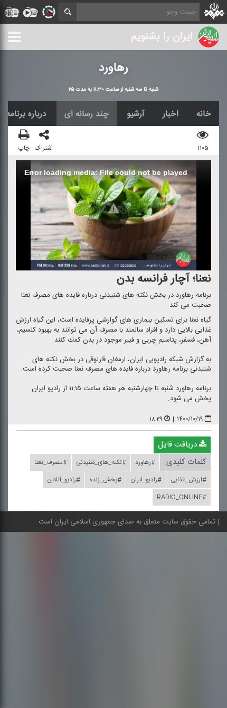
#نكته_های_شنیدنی (101, 463)
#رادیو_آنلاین (63, 480)
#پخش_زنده (105, 480)
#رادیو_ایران (146, 480)
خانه (203, 114)
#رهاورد (145, 463)
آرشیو (136, 114)
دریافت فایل (178, 445)
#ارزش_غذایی (188, 480)
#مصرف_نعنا (50, 463)
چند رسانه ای (86, 114)
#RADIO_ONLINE (181, 497)
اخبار (170, 114)
